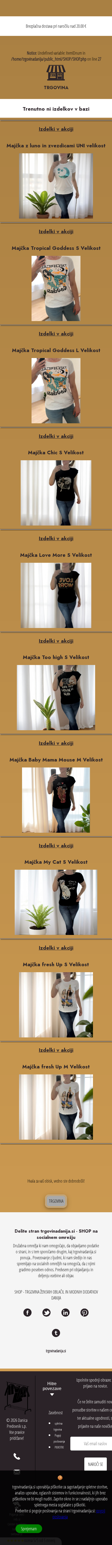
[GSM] (17, 1456)
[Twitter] (46, 1312)
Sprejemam (29, 1529)
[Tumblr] (56, 1333)
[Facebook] (27, 1312)
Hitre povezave (52, 1386)
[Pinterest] (84, 1312)
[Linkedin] (65, 1312)
